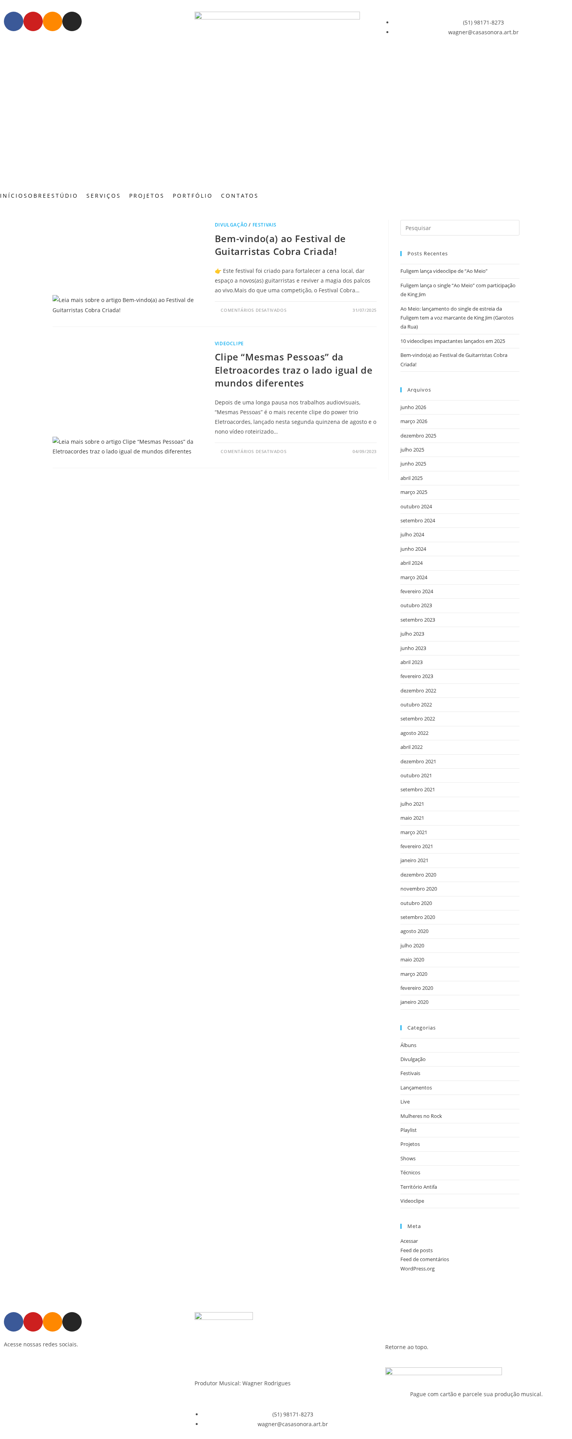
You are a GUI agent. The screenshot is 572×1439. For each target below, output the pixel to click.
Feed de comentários (424, 1259)
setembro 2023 (417, 619)
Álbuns (408, 1045)
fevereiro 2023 (416, 676)
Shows (408, 1158)
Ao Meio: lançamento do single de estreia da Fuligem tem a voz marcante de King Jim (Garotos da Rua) (457, 317)
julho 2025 (412, 449)
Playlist (408, 1129)
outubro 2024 (416, 506)
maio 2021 (412, 817)
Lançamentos (416, 1087)
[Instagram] (72, 21)
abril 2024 (411, 562)
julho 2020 (412, 945)
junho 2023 (413, 648)
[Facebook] (13, 21)
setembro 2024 (417, 520)
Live (405, 1101)
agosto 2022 (414, 732)
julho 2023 (412, 633)
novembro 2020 (418, 888)
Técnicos (410, 1172)
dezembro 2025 (418, 435)
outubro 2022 (416, 704)
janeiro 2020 (414, 1001)
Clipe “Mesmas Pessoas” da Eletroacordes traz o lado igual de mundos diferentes (293, 369)
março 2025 (413, 491)
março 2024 (413, 577)
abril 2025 (411, 477)
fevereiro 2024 (416, 591)
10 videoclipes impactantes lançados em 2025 (452, 340)
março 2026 (413, 421)
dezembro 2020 (418, 874)
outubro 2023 (416, 605)
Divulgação (231, 224)
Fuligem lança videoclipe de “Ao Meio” (444, 270)
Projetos (410, 1143)
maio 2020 (412, 959)
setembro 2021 (417, 789)
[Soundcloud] (52, 21)
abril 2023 (411, 662)
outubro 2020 (416, 903)
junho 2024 (413, 548)
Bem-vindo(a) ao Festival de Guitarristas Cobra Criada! (280, 245)
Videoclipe (229, 343)
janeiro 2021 (414, 860)
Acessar (409, 1240)
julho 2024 (412, 534)
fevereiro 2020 (416, 987)
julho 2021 (412, 803)
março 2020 (413, 973)
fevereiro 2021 (416, 846)
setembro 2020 (417, 917)
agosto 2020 (414, 931)
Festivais (265, 224)
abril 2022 (411, 746)
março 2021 (413, 832)
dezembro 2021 (418, 761)
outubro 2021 (416, 775)
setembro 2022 (417, 718)
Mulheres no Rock (421, 1115)
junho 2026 (413, 407)
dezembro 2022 (418, 690)
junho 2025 (413, 463)
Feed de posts (416, 1250)
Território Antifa (418, 1186)
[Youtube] (33, 21)
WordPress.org (417, 1268)
